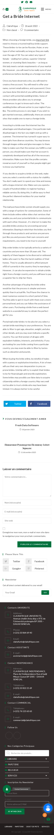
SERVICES (12, 775)
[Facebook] (26, 2)
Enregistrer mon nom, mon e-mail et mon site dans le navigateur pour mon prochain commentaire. (26, 534)
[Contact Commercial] (7, 789)
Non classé (12, 30)
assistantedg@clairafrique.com (27, 655)
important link (42, 40)
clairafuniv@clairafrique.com (26, 641)
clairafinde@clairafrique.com (26, 697)
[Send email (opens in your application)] (31, 2)
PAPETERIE (13, 764)
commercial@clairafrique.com (26, 720)
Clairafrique (12, 26)
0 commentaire (31, 30)
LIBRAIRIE (12, 759)
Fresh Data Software (27, 425)
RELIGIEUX (13, 770)
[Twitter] (22, 2)
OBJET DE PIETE (32, 826)
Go (45, 592)
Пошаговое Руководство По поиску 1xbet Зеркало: (27, 446)
